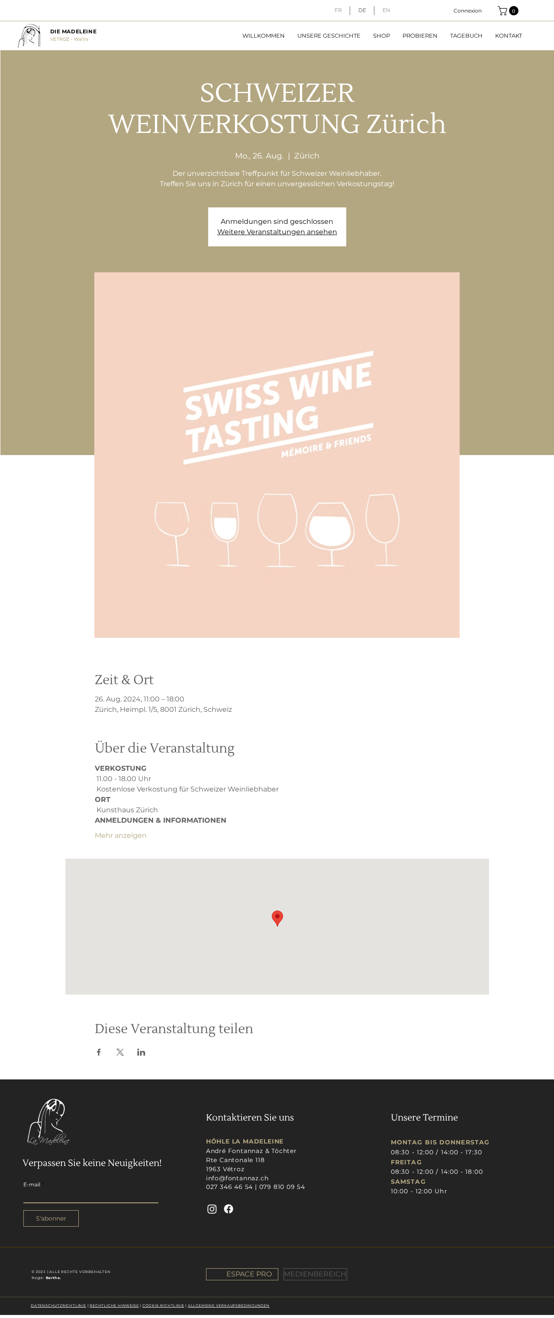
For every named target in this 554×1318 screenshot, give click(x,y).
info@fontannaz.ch (237, 1178)
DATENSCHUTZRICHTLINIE (58, 1305)
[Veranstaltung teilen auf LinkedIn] (141, 1052)
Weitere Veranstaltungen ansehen (277, 232)
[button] (509, 11)
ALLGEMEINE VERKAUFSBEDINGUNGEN (229, 1305)
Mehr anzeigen (121, 835)
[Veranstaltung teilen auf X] (120, 1052)
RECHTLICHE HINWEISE (114, 1305)
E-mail (31, 1184)
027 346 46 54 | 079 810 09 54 (255, 1187)
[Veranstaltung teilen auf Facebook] (99, 1052)
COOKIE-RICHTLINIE (163, 1305)
